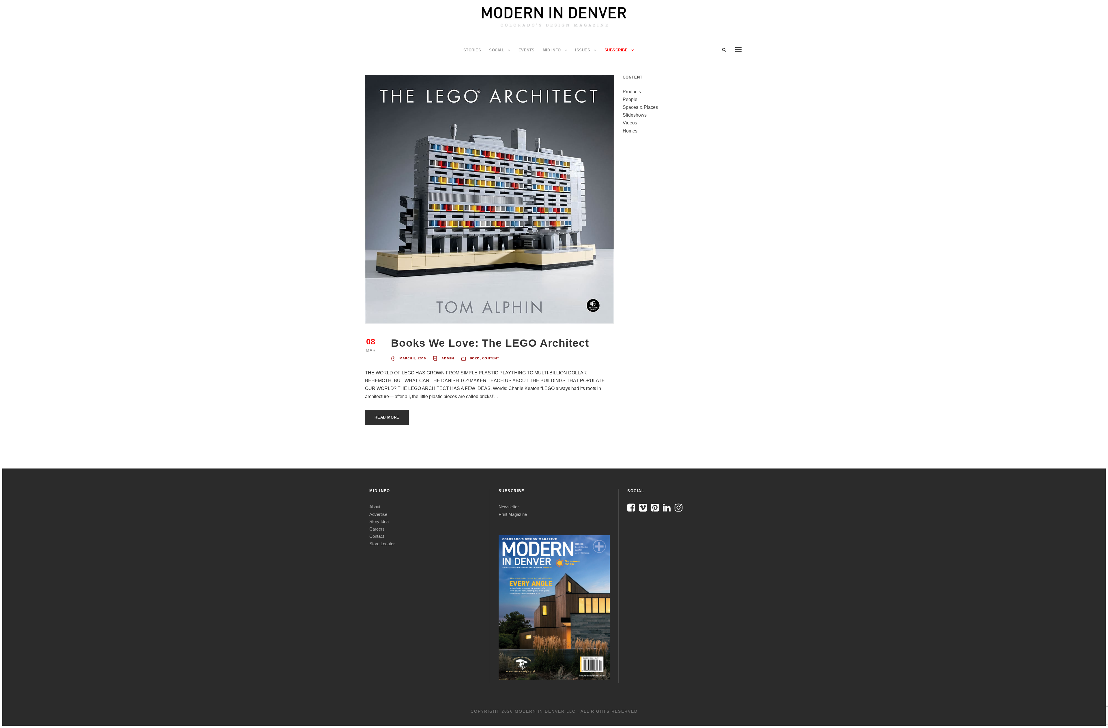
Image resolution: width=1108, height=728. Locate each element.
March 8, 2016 (412, 358)
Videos (630, 122)
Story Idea (379, 521)
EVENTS (527, 50)
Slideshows (635, 115)
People (630, 99)
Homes (630, 130)
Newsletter (509, 506)
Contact (376, 536)
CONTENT (490, 358)
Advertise (378, 514)
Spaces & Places (640, 107)
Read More (387, 417)
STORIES (472, 50)
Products (632, 91)
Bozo (475, 358)
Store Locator (382, 543)
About (374, 506)
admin (447, 358)
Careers (377, 529)
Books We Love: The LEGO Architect (490, 343)
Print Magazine (513, 514)
